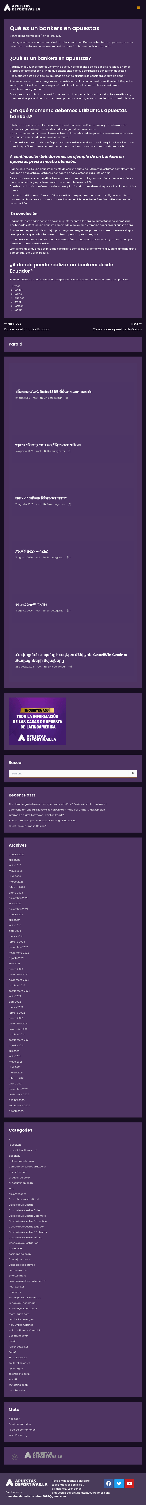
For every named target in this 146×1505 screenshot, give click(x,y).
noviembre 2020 (19, 1094)
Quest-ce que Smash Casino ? (28, 826)
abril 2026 (15, 876)
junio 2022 (15, 996)
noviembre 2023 (19, 952)
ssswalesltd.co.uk (19, 1373)
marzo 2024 (16, 936)
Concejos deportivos (22, 1264)
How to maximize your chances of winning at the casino (42, 820)
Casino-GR (15, 1248)
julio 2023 (14, 963)
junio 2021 (15, 1056)
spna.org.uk (16, 1368)
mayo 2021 (15, 1061)
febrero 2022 (17, 1012)
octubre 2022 (17, 985)
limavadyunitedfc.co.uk (23, 1308)
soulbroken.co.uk (19, 1363)
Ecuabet (19, 298)
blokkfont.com (17, 1194)
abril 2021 (14, 1067)
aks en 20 (14, 1155)
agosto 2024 (16, 914)
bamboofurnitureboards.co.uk (27, 1166)
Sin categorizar (53, 397)
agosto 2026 (16, 854)
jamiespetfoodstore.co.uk (25, 1297)
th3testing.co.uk (18, 1384)
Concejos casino (19, 1259)
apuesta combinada (57, 225)
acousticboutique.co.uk (23, 1150)
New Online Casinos (21, 1324)
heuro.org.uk (16, 1286)
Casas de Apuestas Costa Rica (28, 1221)
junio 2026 (15, 865)
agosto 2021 (16, 1045)
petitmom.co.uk (18, 1335)
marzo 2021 (16, 1072)
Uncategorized (18, 1390)
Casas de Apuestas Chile (24, 1210)
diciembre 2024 (18, 909)
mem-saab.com (19, 1314)
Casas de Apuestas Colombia (27, 1215)
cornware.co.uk (18, 1270)
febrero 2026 (17, 887)
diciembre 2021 (18, 1023)
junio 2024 (15, 925)
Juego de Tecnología (22, 1303)
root (35, 398)
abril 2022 (15, 1001)
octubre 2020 (17, 1100)
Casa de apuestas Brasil (24, 1199)
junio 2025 (15, 903)
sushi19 (13, 1379)
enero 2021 (15, 1083)
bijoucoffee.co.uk (19, 1177)
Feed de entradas (20, 1424)
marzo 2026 (16, 881)
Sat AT (12, 1352)
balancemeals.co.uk (21, 1161)
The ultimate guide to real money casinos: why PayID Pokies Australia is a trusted (58, 804)
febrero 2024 (17, 941)
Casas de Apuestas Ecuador (26, 1226)
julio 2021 (14, 1051)
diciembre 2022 (18, 974)
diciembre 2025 (18, 898)
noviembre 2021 (18, 1029)
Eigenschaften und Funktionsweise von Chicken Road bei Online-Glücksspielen (57, 809)
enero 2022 (16, 1018)
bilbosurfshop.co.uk (21, 1183)
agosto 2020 (16, 1111)
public (12, 1341)
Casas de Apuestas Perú (24, 1243)
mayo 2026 (16, 870)
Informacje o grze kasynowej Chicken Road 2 (36, 815)
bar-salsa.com (18, 1172)
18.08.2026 (15, 1144)
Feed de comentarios (22, 1429)
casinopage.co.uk (20, 1254)
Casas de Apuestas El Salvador (28, 1232)
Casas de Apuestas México (25, 1237)
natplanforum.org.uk (21, 1319)
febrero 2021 (16, 1078)
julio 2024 (14, 919)
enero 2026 (16, 892)
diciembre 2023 (18, 947)
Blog (11, 1188)
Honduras (15, 1292)
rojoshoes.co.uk (18, 1346)
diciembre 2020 (18, 1089)
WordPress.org (18, 1435)
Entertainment (17, 1275)
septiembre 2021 (19, 1040)
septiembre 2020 (19, 1105)
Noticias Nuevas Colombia (25, 1330)
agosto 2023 (16, 958)
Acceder (14, 1418)
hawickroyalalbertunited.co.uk (27, 1281)
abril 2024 (15, 930)
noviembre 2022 (19, 979)
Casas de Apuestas (21, 1204)
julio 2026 (14, 859)
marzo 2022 (16, 1007)
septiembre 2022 (19, 991)
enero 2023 (16, 969)
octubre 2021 (17, 1034)
